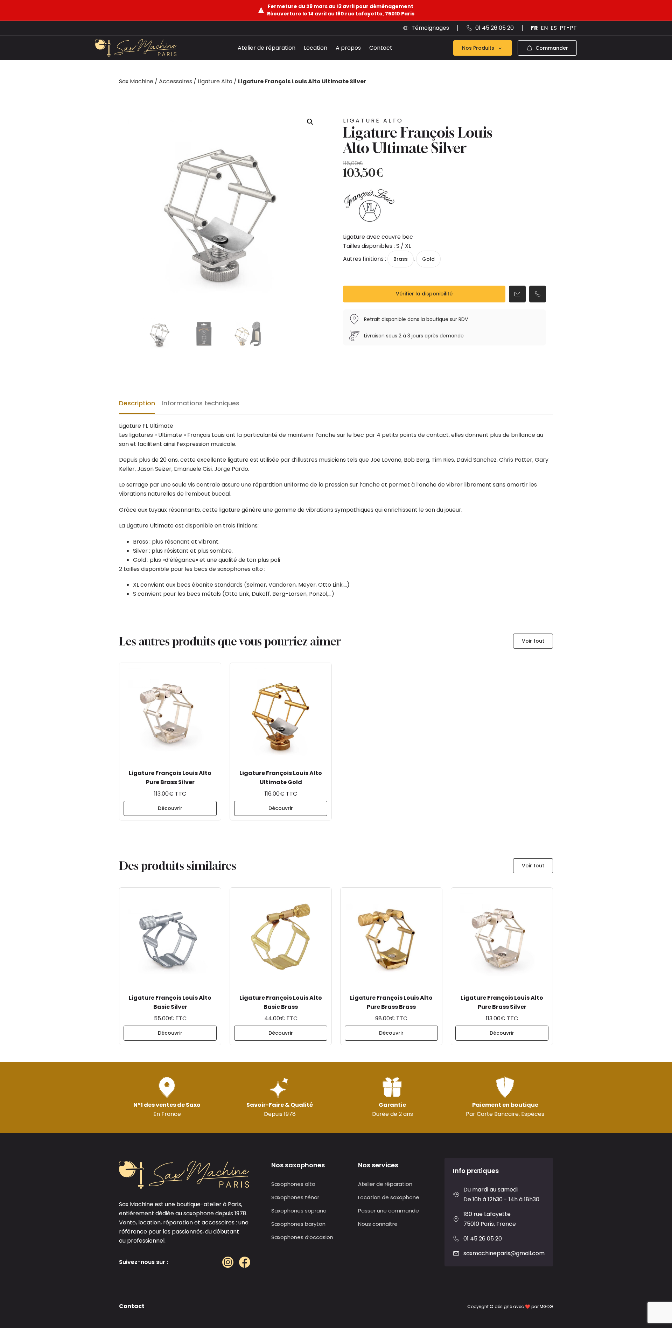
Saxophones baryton (298, 1224)
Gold (428, 259)
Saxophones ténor (295, 1197)
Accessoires (175, 81)
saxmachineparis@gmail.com (504, 1253)
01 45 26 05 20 (482, 1239)
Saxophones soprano (299, 1210)
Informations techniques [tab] (200, 403)
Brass (400, 259)
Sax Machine (136, 81)
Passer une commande (388, 1210)
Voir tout (533, 640)
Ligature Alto (215, 81)
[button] (310, 122)
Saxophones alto (293, 1184)
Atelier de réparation (266, 48)
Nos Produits (478, 47)
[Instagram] (227, 1262)
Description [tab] (137, 403)
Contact (380, 48)
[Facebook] (244, 1262)
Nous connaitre (378, 1224)
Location (315, 48)
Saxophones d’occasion (302, 1237)
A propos (348, 48)
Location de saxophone (388, 1197)
